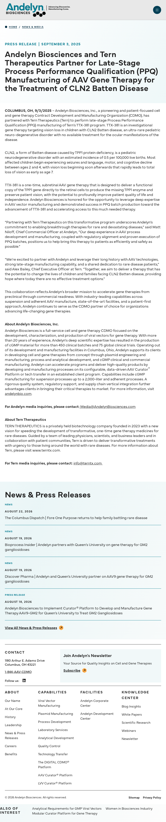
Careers (11, 746)
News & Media (33, 26)
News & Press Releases (15, 735)
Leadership (13, 725)
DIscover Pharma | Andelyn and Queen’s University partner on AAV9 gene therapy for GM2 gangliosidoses (79, 579)
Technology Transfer (53, 754)
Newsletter (130, 738)
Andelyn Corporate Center (94, 703)
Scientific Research (136, 722)
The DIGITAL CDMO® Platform (53, 764)
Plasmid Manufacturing (55, 713)
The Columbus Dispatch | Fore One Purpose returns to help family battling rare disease (76, 517)
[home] (38, 10)
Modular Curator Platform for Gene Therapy (64, 813)
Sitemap (134, 797)
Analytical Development (56, 737)
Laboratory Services (53, 729)
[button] (157, 10)
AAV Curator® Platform (55, 775)
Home (13, 26)
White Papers (132, 714)
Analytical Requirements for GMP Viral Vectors (67, 808)
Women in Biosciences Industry (129, 808)
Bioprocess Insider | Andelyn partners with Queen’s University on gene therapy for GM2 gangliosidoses (76, 547)
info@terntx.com (88, 462)
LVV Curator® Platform (55, 783)
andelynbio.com (18, 393)
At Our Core (13, 708)
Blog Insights (131, 706)
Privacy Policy (152, 797)
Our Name (12, 700)
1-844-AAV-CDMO (18, 672)
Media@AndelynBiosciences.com (108, 406)
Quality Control (49, 746)
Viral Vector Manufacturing (49, 703)
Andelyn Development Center (97, 715)
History (10, 716)
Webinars (129, 730)
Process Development (54, 721)
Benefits (11, 754)
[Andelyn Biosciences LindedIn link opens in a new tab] (24, 680)
